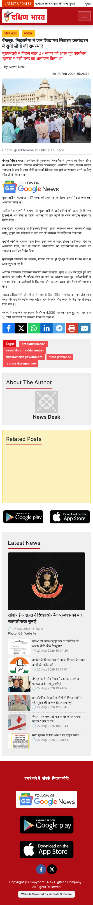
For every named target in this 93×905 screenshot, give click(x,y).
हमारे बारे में (32, 778)
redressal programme (21, 363)
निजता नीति (60, 778)
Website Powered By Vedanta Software (46, 894)
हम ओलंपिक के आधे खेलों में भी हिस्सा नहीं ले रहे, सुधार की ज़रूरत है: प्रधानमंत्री (56, 700)
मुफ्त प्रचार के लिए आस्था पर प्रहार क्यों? (55, 735)
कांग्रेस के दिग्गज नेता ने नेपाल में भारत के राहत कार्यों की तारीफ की (58, 662)
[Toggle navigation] (84, 15)
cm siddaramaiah (33, 344)
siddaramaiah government (24, 357)
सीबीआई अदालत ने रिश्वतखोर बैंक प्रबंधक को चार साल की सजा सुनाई (45, 618)
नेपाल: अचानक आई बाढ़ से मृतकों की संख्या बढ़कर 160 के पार (56, 719)
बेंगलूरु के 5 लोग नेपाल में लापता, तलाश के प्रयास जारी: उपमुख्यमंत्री (55, 681)
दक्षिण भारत (10, 33)
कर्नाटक (28, 33)
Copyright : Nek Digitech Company (55, 882)
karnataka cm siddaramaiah (25, 350)
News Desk (17, 67)
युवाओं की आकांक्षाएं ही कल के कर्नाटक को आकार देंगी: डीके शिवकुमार (55, 643)
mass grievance (60, 357)
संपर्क (46, 778)
